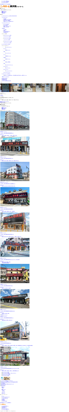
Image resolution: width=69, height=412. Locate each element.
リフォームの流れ (6, 24)
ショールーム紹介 (6, 80)
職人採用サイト (4, 407)
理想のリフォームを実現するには (8, 21)
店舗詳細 (1, 95)
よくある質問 (6, 25)
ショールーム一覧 (4, 2)
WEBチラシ (4, 78)
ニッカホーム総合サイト (5, 409)
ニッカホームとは (4, 17)
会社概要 (5, 29)
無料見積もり (4, 12)
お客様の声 (3, 400)
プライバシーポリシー (5, 408)
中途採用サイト (6, 32)
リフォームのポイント (6, 44)
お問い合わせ (4, 11)
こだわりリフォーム (6, 73)
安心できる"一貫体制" (7, 20)
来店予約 (4, 109)
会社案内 (3, 28)
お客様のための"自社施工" (7, 19)
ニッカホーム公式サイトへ (4, 91)
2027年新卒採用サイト (7, 31)
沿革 (4, 30)
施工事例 (3, 399)
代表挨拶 (5, 18)
